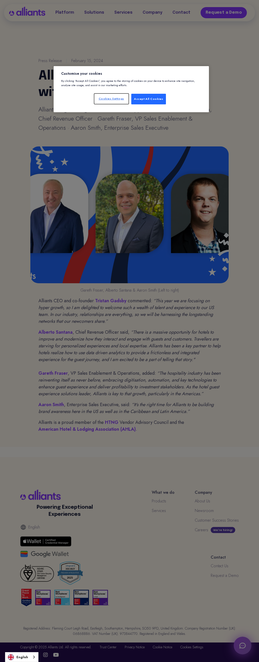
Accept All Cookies (148, 99)
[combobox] (21, 657)
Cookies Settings (111, 99)
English (22, 657)
